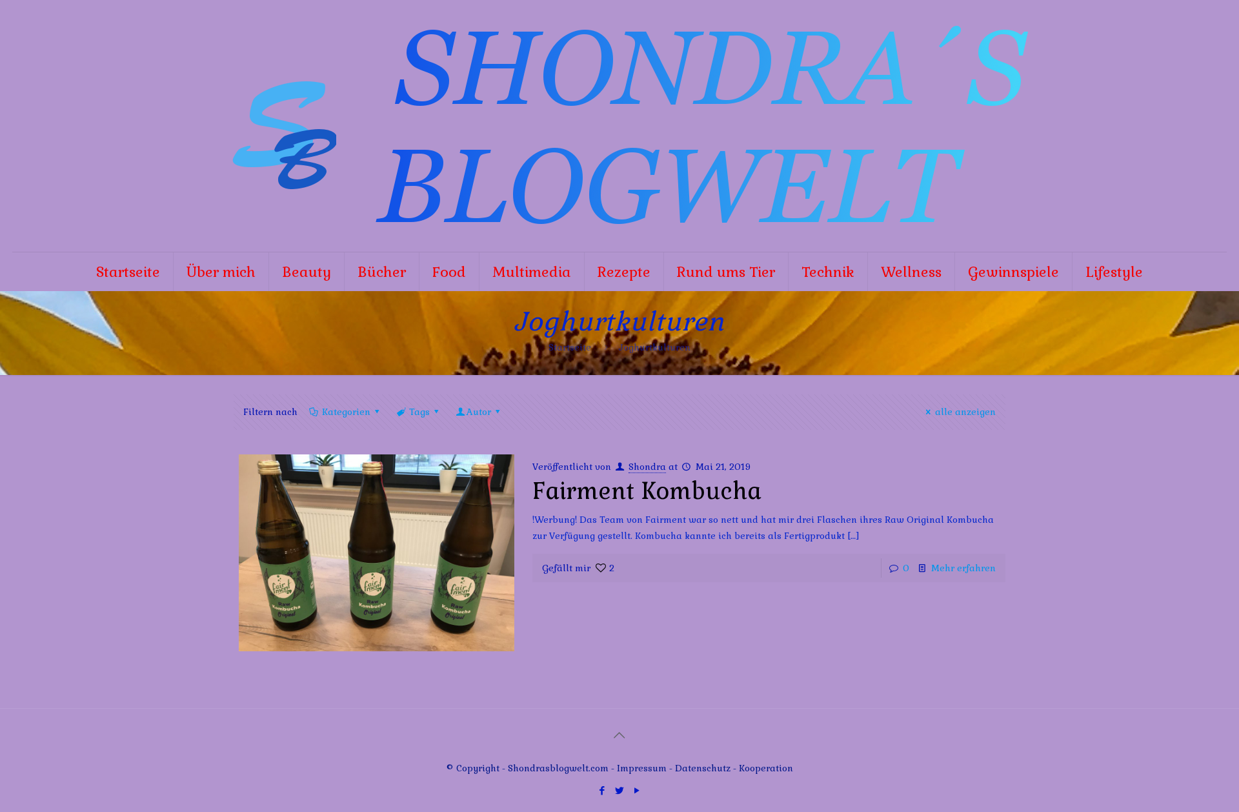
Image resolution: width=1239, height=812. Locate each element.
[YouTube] (636, 790)
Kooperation (766, 768)
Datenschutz (704, 768)
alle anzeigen (965, 412)
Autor (479, 412)
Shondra (647, 466)
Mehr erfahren (963, 568)
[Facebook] (602, 790)
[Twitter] (619, 790)
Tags (419, 412)
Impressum (642, 768)
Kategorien (346, 412)
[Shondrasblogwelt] (619, 126)
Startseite (570, 347)
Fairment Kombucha (646, 491)
